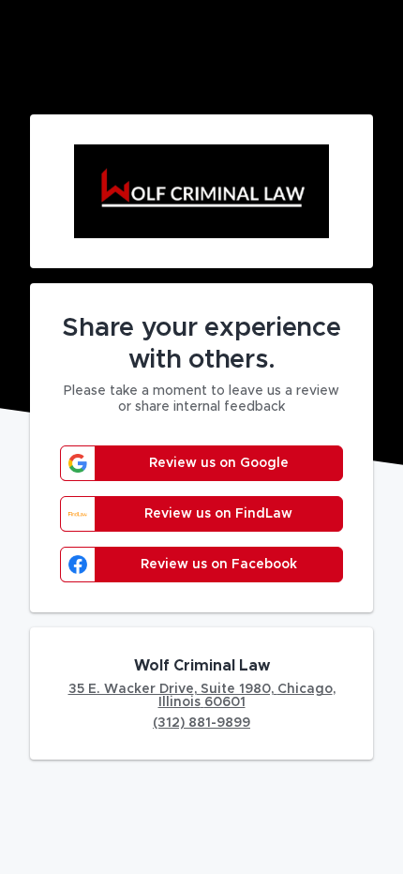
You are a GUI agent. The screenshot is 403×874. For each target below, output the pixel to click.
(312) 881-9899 (201, 723)
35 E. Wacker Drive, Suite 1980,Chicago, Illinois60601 (202, 696)
